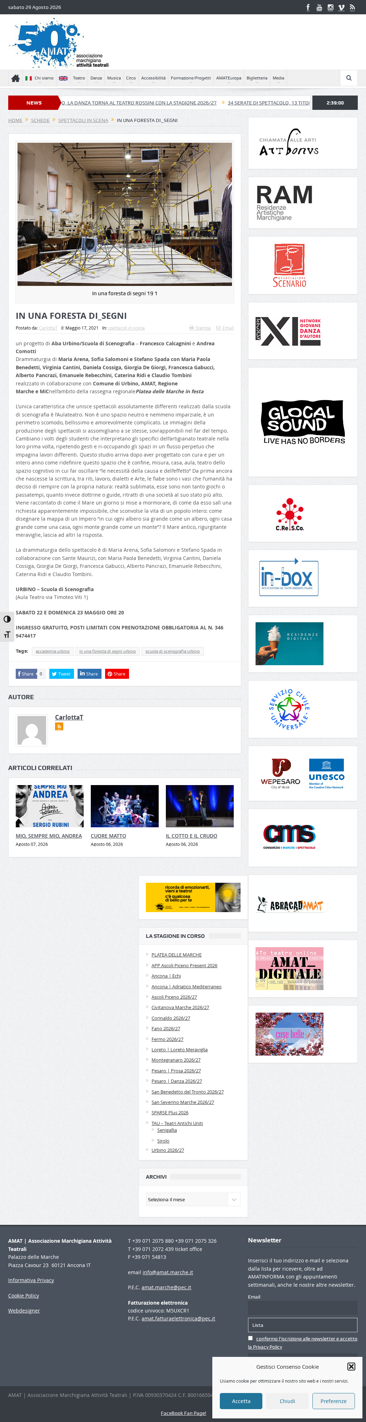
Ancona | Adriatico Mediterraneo (187, 986)
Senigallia (167, 1130)
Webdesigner (24, 1310)
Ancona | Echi (166, 976)
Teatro (79, 78)
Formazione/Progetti (191, 78)
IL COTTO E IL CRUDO (191, 835)
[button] (351, 1366)
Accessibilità (153, 78)
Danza (96, 78)
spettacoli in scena (126, 328)
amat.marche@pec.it (166, 1287)
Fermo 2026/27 (167, 1039)
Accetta (241, 1401)
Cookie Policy (23, 1295)
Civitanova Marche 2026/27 (180, 1007)
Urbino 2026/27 (168, 1150)
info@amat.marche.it (168, 1272)
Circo (131, 78)
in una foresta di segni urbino (107, 651)
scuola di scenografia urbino (172, 651)
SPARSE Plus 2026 (170, 1112)
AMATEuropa (228, 78)
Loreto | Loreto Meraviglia (180, 1049)
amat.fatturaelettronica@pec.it (178, 1318)
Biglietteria (257, 78)
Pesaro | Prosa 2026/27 (176, 1070)
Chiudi (287, 1401)
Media (278, 78)
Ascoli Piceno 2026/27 (174, 997)
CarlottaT (48, 328)
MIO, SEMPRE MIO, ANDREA (49, 835)
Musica (114, 78)
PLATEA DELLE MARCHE (177, 954)
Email (228, 328)
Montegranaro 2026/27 (176, 1060)
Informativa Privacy (31, 1280)
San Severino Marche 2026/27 (183, 1102)
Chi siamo (44, 78)
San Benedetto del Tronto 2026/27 (188, 1092)
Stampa (203, 328)
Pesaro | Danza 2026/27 (177, 1081)
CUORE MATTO (108, 835)
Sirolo (163, 1141)
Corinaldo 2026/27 (171, 1018)
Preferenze (334, 1401)
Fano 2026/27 (166, 1028)
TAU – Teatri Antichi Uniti (177, 1123)
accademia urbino (53, 651)
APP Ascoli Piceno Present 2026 (184, 965)
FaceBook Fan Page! (183, 1413)
